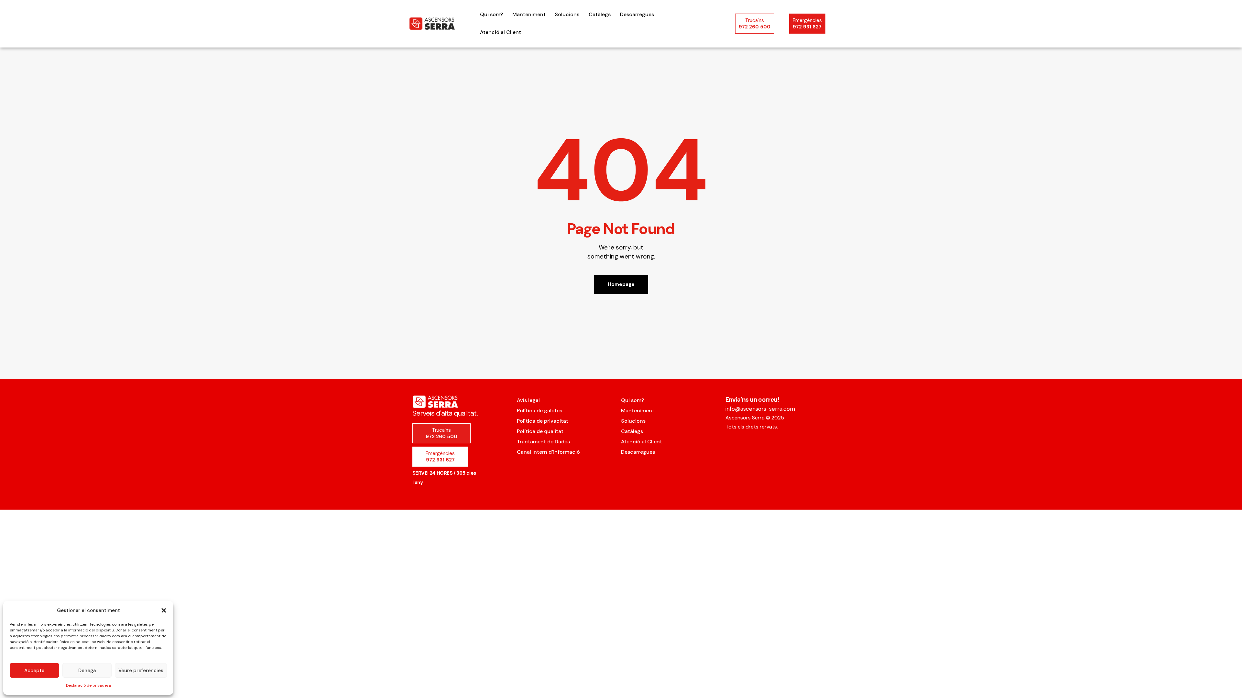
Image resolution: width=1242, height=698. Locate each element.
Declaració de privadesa (88, 685)
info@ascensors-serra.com (760, 408)
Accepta (34, 670)
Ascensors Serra (745, 417)
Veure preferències (140, 670)
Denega (87, 670)
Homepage (621, 284)
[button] (163, 610)
